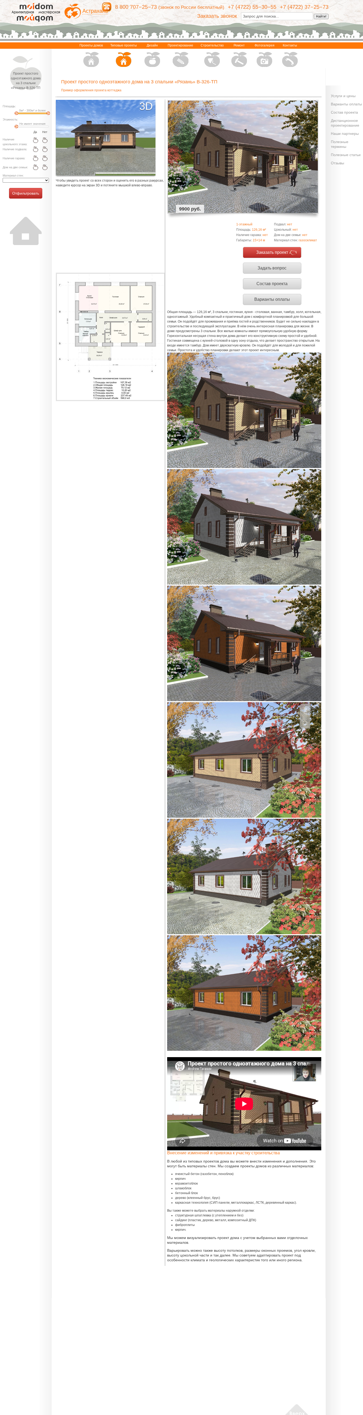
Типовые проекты (123, 45)
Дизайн (152, 45)
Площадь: (9, 106)
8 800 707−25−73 (136, 7)
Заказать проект (272, 252)
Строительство (212, 45)
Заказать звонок (217, 16)
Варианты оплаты (272, 299)
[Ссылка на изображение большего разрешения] (110, 337)
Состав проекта (272, 283)
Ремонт (239, 45)
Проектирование (180, 45)
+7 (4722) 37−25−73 (304, 7)
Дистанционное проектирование (345, 122)
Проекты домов (91, 45)
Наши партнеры (345, 133)
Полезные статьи (346, 155)
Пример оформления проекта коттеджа (91, 90)
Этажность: (10, 119)
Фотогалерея (265, 45)
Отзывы (337, 163)
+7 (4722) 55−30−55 (252, 7)
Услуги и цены (343, 96)
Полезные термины (339, 144)
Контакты (290, 45)
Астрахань (95, 11)
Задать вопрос (272, 268)
